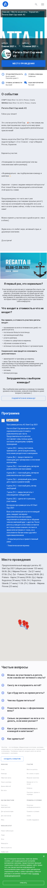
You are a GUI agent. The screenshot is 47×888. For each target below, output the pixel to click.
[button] (23, 677)
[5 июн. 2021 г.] (3, 420)
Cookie (29, 816)
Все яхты (4, 790)
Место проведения (23, 63)
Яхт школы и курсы (33, 773)
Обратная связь (6, 778)
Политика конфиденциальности (33, 806)
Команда (4, 773)
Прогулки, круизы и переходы (33, 793)
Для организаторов (7, 811)
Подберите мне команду (23, 398)
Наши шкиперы (6, 782)
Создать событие (12, 759)
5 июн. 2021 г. (12, 420)
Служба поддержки (33, 820)
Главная (5, 12)
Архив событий (6, 786)
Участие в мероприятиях (5, 806)
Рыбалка (29, 788)
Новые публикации (7, 831)
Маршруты (4, 843)
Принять (23, 883)
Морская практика (33, 778)
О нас (3, 769)
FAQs (2, 820)
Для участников (6, 816)
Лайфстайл (4, 852)
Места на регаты (19, 12)
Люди (3, 835)
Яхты (2, 839)
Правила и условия (33, 811)
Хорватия (33, 12)
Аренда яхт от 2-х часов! (32, 783)
